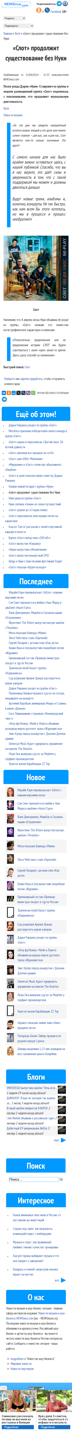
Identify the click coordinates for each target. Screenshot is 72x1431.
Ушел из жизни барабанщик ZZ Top (29, 763)
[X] (18, 393)
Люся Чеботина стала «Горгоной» (28, 638)
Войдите (9, 378)
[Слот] (36, 269)
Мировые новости (21, 1363)
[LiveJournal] (23, 393)
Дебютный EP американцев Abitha (27, 1128)
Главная (7, 33)
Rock (17, 33)
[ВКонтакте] (4, 393)
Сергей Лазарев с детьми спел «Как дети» (34, 642)
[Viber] (28, 393)
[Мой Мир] (14, 393)
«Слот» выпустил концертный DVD (29, 555)
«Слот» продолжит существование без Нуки (34, 492)
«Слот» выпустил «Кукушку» (25, 543)
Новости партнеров (22, 1368)
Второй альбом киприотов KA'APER (27, 1108)
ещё (56, 1140)
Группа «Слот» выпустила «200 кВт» (30, 537)
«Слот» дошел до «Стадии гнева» (28, 510)
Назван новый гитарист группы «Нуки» (31, 486)
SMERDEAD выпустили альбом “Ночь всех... (32, 1088)
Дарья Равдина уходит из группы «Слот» (33, 425)
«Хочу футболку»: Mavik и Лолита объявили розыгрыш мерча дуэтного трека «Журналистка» (38, 955)
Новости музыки (12, 115)
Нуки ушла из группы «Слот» (25, 498)
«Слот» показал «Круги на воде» (27, 567)
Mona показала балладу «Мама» (27, 632)
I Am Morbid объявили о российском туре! (30, 1118)
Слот (27, 367)
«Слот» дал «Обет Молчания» (26, 458)
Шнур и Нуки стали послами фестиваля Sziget (35, 561)
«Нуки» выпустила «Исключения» (28, 549)
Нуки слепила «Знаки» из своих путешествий (35, 504)
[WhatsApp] (33, 393)
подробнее (17, 1358)
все (57, 1280)
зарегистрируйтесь (31, 378)
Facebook (56, 11)
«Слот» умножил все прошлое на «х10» (31, 453)
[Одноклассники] (9, 393)
